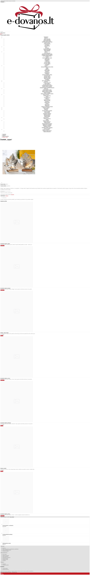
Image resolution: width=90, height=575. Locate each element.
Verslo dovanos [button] (46, 117)
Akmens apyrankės (47, 38)
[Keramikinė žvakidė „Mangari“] (16, 287)
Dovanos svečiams (47, 128)
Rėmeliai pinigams (47, 115)
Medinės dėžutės (47, 122)
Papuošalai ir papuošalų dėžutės (47, 54)
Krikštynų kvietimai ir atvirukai (47, 91)
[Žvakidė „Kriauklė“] (16, 467)
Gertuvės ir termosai (47, 118)
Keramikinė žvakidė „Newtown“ (5, 422)
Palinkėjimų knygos (47, 126)
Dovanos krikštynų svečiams (47, 90)
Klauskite (12, 194)
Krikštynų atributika (47, 92)
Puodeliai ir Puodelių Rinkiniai (47, 74)
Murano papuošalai (47, 43)
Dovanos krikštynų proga (47, 89)
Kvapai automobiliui (47, 49)
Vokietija (6, 195)
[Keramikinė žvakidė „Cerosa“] (16, 377)
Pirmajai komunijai (47, 97)
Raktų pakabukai (47, 45)
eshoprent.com (14, 572)
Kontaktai (13, 0)
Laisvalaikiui (47, 79)
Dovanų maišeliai (47, 111)
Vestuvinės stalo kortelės (47, 84)
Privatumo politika (5, 550)
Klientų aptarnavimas (4, 552)
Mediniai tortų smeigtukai (47, 124)
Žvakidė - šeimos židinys (4, 332)
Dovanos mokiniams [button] (46, 129)
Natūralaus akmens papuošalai (47, 41)
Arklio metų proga (47, 100)
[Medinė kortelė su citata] (6, 542)
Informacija (2, 546)
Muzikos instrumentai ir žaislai (47, 53)
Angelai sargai (47, 69)
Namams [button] (46, 65)
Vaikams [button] (46, 51)
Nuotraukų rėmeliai (47, 77)
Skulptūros (47, 71)
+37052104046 (2, 0)
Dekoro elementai (47, 78)
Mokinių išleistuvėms (47, 131)
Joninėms (47, 103)
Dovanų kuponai (5, 558)
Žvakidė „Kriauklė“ (3, 468)
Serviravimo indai (47, 75)
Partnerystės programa (6, 557)
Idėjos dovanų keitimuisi (46, 80)
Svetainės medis (5, 559)
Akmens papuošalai (47, 39)
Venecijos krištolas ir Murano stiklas (47, 66)
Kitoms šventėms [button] (46, 94)
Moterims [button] (46, 37)
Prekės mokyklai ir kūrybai (47, 55)
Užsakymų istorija (5, 564)
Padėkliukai (47, 73)
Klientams (2, 562)
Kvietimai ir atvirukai (46, 107)
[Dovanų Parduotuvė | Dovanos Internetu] (30, 30)
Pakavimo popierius (47, 114)
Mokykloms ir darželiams (47, 125)
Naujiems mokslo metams (47, 130)
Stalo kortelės (46, 108)
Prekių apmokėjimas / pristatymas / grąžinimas (10, 548)
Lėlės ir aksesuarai (47, 52)
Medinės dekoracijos (47, 121)
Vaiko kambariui (47, 59)
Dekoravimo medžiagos (47, 113)
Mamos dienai (47, 104)
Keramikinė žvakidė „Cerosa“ (5, 378)
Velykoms (47, 98)
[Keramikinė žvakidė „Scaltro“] (16, 242)
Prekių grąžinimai (5, 556)
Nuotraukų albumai (47, 76)
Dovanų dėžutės (47, 112)
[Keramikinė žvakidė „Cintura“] (16, 512)
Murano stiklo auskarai (47, 40)
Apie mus (4, 547)
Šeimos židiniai (47, 83)
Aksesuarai (47, 44)
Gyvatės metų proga (47, 95)
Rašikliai (47, 119)
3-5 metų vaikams (47, 62)
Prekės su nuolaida (5, 555)
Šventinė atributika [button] (46, 120)
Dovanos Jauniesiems (47, 82)
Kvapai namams (47, 72)
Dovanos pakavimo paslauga (47, 110)
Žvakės (47, 67)
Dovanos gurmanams (47, 48)
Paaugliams (47, 64)
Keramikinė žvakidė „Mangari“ (5, 288)
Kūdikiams (47, 60)
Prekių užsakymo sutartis (6, 549)
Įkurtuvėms (47, 101)
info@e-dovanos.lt (9, 0)
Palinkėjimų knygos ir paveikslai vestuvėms (47, 87)
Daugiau (1, 335)
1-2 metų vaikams (47, 61)
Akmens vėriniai (47, 42)
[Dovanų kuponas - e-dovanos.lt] (6, 524)
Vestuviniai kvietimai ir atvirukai (47, 85)
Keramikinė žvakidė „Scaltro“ (5, 243)
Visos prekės (12, 516)
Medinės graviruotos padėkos (47, 123)
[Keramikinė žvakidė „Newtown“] (16, 421)
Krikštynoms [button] (46, 88)
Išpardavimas (46, 36)
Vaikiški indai (47, 58)
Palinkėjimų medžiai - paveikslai (47, 127)
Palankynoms (47, 105)
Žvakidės (47, 68)
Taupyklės (47, 56)
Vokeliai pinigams (47, 116)
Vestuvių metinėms (47, 99)
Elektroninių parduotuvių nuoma (5, 572)
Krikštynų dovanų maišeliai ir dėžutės (47, 93)
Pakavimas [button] (46, 109)
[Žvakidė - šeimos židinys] (16, 331)
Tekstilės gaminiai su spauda (47, 57)
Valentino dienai (47, 102)
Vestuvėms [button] (46, 81)
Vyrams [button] (46, 46)
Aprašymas (4, 197)
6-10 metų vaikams (47, 63)
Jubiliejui (47, 96)
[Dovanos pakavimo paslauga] (6, 533)
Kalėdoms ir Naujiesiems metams (47, 106)
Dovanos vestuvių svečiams (47, 86)
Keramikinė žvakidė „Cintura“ (5, 513)
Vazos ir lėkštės (47, 70)
